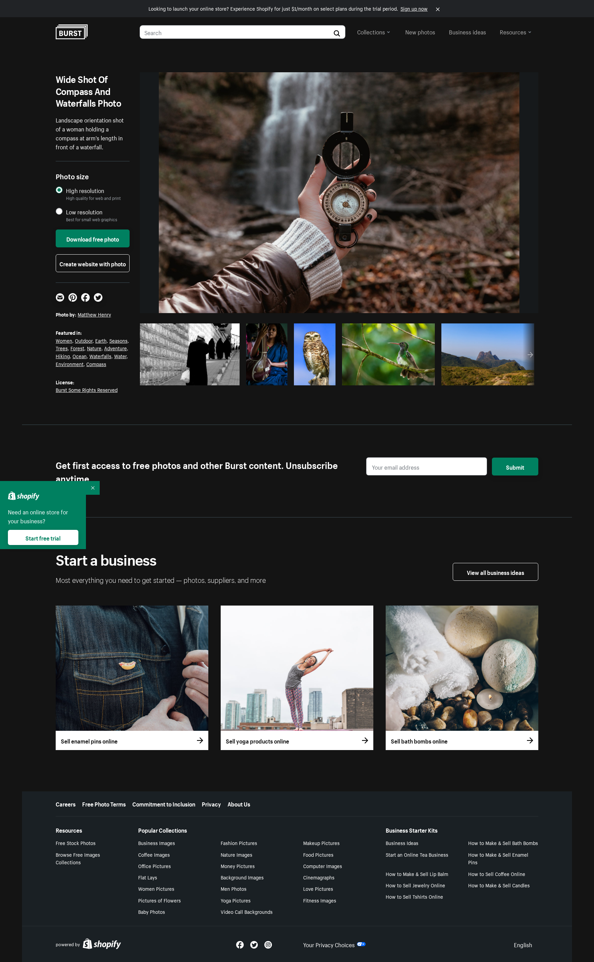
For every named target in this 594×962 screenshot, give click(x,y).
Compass (96, 363)
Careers (66, 803)
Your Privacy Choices (329, 944)
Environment (70, 363)
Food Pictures (318, 854)
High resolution (85, 190)
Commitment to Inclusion (163, 803)
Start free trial (42, 537)
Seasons (118, 340)
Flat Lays (147, 877)
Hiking (63, 356)
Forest (77, 348)
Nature (94, 348)
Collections (371, 31)
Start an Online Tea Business (417, 854)
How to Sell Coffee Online (496, 873)
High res (192, 378)
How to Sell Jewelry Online (415, 885)
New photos (420, 31)
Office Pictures (154, 865)
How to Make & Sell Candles (499, 885)
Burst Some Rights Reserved (87, 389)
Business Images (156, 842)
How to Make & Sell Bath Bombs (503, 842)
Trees (62, 348)
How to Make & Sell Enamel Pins (498, 858)
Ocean (80, 356)
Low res (218, 378)
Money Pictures (238, 865)
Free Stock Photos (76, 842)
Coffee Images (154, 854)
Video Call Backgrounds (247, 911)
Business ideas (467, 31)
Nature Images (236, 854)
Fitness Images (319, 900)
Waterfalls (100, 356)
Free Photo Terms (104, 803)
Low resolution (84, 212)
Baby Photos (151, 911)
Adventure (115, 348)
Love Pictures (318, 888)
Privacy (211, 803)
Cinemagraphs (318, 877)
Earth (101, 340)
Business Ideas (402, 842)
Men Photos (233, 888)
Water (120, 356)
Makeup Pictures (321, 842)
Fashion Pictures (239, 842)
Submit (515, 466)
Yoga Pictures (236, 900)
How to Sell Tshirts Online (414, 896)
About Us (239, 803)
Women (64, 340)
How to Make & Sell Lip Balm (417, 873)
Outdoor (83, 340)
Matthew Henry (94, 314)
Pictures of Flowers (159, 900)
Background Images (242, 877)
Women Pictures (156, 888)
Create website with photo (92, 263)
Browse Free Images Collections (78, 858)
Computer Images (322, 865)
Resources (513, 31)
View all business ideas (495, 571)
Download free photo (92, 238)
